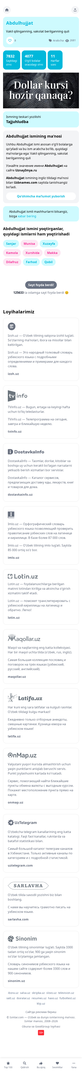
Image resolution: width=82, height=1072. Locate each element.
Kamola (12, 253)
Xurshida (32, 253)
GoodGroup (42, 1026)
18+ (41, 1032)
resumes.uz (39, 998)
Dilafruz (12, 262)
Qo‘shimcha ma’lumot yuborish (41, 196)
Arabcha (58, 40)
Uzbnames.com (25, 182)
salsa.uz (25, 993)
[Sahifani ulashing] (75, 10)
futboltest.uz (67, 998)
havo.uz (53, 998)
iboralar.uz (23, 998)
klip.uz (41, 1003)
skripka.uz (38, 993)
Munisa (29, 244)
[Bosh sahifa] (7, 10)
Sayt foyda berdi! (41, 285)
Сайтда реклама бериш (41, 1012)
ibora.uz (13, 993)
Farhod (31, 262)
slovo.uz (51, 993)
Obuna (26, 1026)
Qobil (48, 262)
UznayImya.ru (26, 170)
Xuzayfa (49, 244)
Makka (52, 253)
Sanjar (11, 244)
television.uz (66, 993)
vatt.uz (10, 998)
